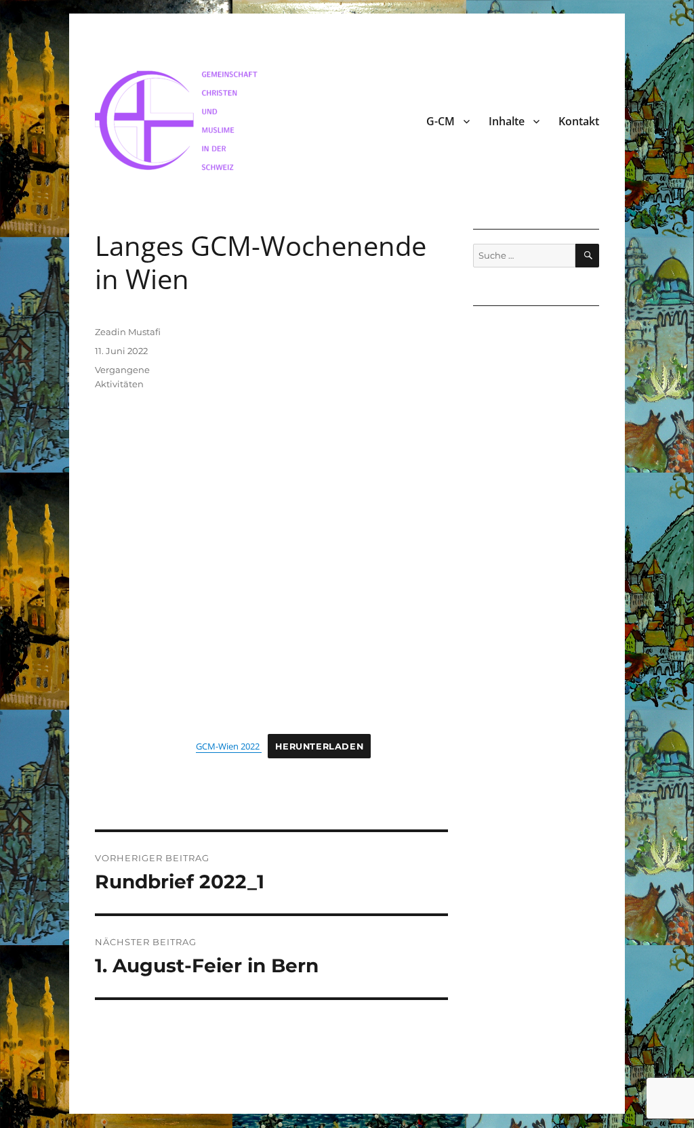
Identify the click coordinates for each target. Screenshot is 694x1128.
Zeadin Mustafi (128, 331)
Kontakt (578, 121)
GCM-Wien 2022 (229, 746)
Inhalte (507, 121)
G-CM (440, 121)
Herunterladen (319, 746)
